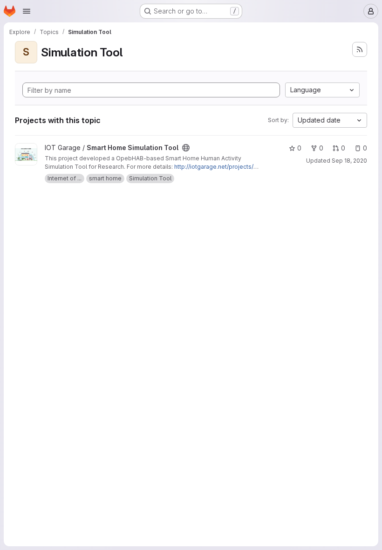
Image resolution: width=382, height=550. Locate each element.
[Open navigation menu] (26, 11)
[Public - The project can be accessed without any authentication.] (186, 147)
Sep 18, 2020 (349, 160)
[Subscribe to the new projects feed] (359, 49)
